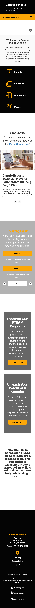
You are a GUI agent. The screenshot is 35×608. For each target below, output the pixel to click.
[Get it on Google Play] (17, 593)
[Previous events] (4, 283)
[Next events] (30, 283)
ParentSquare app (19, 144)
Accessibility (17, 561)
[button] (11, 17)
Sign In (17, 565)
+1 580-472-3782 (20, 546)
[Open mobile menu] (31, 17)
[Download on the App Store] (17, 599)
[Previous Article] (15, 201)
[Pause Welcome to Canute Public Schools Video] (30, 30)
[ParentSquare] (17, 587)
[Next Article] (19, 201)
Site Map (17, 558)
